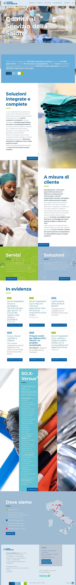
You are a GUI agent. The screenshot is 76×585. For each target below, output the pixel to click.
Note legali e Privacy (11, 566)
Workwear (55, 554)
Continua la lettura (14, 325)
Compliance (48, 554)
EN (73, 3)
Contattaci (10, 533)
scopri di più (32, 158)
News (42, 554)
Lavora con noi (51, 557)
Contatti (67, 3)
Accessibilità (9, 571)
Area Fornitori (46, 560)
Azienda (31, 3)
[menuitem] (32, 3)
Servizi (39, 3)
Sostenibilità (57, 3)
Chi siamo (44, 550)
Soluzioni (47, 3)
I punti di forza (51, 550)
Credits (43, 583)
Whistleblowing (46, 563)
